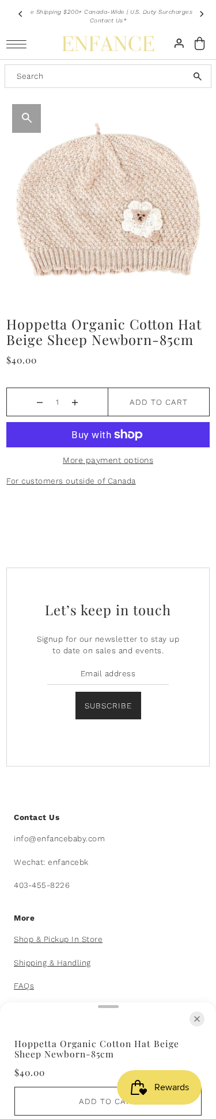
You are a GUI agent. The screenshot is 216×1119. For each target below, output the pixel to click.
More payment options (108, 460)
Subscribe (108, 705)
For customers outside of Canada (71, 480)
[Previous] (20, 13)
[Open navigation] (19, 44)
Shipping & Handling (52, 962)
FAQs (24, 985)
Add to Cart (159, 402)
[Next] (201, 13)
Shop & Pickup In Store (58, 939)
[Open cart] (200, 43)
